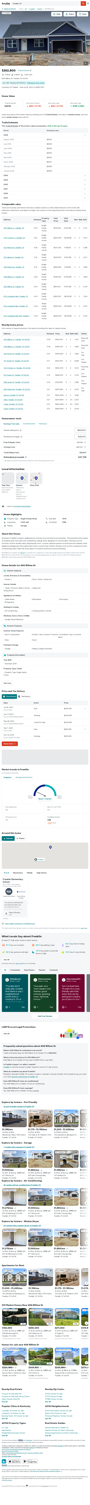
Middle (29, 873)
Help (83, 1469)
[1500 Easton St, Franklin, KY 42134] (14, 1118)
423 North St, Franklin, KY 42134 (16, 354)
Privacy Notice (6, 1471)
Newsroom (45, 1469)
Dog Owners (29, 970)
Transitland (29, 1440)
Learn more (84, 928)
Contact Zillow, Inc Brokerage (11, 1456)
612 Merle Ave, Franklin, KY (14, 248)
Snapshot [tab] (8, 777)
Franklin (32, 9)
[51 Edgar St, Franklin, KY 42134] (67, 1317)
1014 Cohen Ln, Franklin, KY (14, 238)
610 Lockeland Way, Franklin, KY (16, 296)
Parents (42, 970)
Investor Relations (55, 1469)
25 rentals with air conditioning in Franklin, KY (22, 1185)
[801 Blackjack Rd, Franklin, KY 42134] (66, 1118)
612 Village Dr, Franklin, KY (13, 257)
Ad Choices (14, 1471)
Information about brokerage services (16, 1453)
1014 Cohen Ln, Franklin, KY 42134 (17, 368)
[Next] (86, 1124)
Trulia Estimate (11, 126)
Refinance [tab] (43, 424)
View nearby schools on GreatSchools (20, 924)
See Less (8, 683)
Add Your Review (45, 1016)
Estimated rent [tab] (29, 424)
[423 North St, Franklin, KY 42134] (41, 1356)
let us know (9, 1480)
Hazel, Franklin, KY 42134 (13, 409)
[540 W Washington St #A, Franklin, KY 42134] (14, 1197)
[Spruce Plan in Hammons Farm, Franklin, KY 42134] (14, 1356)
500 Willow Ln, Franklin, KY (14, 228)
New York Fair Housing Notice (10, 1451)
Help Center (45, 1486)
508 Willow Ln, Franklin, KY (14, 277)
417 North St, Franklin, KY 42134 (16, 361)
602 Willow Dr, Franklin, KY (14, 287)
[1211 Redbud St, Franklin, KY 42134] (66, 1159)
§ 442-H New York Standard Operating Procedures (16, 1449)
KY (26, 9)
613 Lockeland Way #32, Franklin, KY (18, 316)
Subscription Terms (75, 1469)
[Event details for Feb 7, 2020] (85, 729)
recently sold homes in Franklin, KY (24, 1077)
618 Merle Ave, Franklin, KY (14, 267)
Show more (8, 744)
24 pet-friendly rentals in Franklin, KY (19, 1106)
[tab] (9, 696)
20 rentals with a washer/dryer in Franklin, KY (22, 1226)
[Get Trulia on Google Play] (30, 1461)
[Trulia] (4, 1461)
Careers (39, 1469)
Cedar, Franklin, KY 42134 (13, 404)
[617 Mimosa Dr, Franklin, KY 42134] (14, 1159)
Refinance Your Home (35, 83)
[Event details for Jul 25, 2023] (85, 708)
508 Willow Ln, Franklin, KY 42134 (17, 347)
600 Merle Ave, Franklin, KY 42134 (17, 389)
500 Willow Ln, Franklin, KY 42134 (17, 339)
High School (42, 873)
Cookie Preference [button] (24, 1471)
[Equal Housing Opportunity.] (27, 1486)
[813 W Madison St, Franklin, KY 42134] (40, 1118)
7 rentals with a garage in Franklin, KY (19, 1147)
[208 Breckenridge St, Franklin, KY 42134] (14, 1317)
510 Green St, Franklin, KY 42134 (16, 375)
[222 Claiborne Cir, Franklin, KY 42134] (41, 1317)
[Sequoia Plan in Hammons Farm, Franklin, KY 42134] (67, 1356)
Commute (54, 970)
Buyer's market (45, 799)
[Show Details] (85, 135)
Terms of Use (64, 1469)
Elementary (18, 873)
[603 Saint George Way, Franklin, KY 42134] (40, 1159)
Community (15, 970)
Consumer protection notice (35, 1453)
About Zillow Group (17, 1469)
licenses (60, 1446)
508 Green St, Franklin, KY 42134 (16, 382)
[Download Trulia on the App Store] (14, 1461)
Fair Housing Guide (30, 1469)
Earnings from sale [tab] (11, 424)
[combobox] (48, 3)
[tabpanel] (45, 445)
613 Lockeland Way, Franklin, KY (16, 306)
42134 (39, 9)
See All (7, 960)
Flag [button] (23, 1007)
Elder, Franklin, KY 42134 (13, 400)
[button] (83, 3)
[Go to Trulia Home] (6, 3)
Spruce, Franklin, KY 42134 (14, 395)
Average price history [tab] (24, 777)
